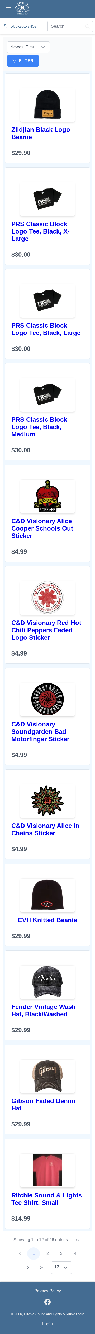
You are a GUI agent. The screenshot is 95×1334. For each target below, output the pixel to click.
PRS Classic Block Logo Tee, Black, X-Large (40, 231)
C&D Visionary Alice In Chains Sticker (45, 829)
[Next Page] (28, 1267)
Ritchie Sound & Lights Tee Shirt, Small (46, 1199)
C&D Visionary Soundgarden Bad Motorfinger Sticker (40, 732)
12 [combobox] (56, 1267)
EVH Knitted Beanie (47, 920)
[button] (43, 47)
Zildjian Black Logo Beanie (40, 133)
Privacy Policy (47, 1291)
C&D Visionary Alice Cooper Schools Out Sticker (42, 528)
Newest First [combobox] (22, 47)
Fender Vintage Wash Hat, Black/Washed (43, 1010)
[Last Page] (41, 1267)
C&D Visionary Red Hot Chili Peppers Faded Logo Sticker (46, 630)
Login (47, 1324)
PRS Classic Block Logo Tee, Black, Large (45, 329)
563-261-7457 (24, 26)
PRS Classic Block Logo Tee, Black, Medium (39, 427)
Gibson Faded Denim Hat (43, 1104)
